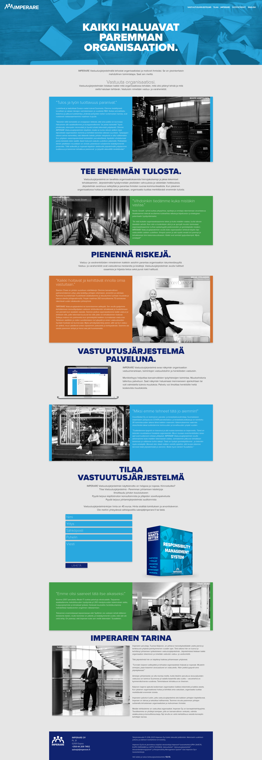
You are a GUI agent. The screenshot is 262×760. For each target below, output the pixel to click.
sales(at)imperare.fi (81, 749)
